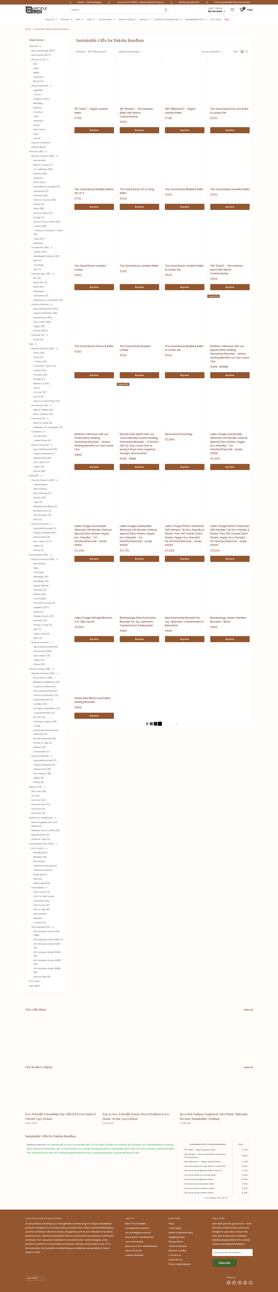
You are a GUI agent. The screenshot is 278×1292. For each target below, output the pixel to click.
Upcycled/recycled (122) (45, 308)
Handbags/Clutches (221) (46, 256)
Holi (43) (37, 878)
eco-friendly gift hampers (127, 1144)
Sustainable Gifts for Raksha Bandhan (51, 29)
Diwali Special (40, 874)
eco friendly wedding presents (94, 1148)
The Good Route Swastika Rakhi (229, 189)
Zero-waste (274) (42, 541)
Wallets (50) (39, 594)
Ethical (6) (38, 782)
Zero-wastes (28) (42, 773)
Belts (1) (37, 260)
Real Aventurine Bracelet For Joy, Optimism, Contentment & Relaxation (184, 621)
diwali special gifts (103, 1152)
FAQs (171, 1223)
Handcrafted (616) (42, 317)
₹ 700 (245, 1170)
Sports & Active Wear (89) (46, 221)
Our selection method (137, 1228)
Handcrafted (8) (41, 537)
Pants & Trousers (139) (44, 199)
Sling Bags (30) (41, 576)
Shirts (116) (38, 208)
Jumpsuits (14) (41, 191)
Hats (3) (37, 519)
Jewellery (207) (41, 607)
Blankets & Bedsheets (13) (46, 682)
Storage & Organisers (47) (46, 708)
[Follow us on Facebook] (229, 1283)
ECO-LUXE (216, 19)
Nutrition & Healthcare (166, 19)
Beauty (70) (36, 786)
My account (215, 11)
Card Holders (39, 598)
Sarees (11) (38, 204)
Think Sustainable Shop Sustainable (166, 2)
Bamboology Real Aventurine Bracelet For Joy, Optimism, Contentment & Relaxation (138, 621)
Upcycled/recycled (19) (45, 449)
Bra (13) (37, 278)
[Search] (166, 10)
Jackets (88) (39, 226)
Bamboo (37, 107)
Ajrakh (36, 72)
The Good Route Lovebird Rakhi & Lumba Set (184, 267)
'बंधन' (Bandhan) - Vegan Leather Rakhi (180, 110)
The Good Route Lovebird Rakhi (139, 266)
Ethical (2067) (40, 330)
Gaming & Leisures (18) (45, 721)
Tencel (36, 138)
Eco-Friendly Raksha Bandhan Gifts (73, 1152)
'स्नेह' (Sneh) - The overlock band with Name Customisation (226, 269)
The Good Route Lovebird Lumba (90, 267)
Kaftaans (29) (40, 195)
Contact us (175, 1255)
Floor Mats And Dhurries (45, 690)
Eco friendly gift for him (59, 1144)
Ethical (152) (39, 471)
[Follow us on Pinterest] (245, 1283)
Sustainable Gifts (194, 19)
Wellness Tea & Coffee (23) (45, 830)
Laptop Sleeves (41, 585)
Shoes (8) (38, 339)
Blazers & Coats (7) (43, 164)
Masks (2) (38, 611)
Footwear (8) (38, 335)
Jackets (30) (39, 370)
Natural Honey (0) (40, 834)
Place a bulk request (180, 1264)
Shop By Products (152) (43, 348)
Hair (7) (37, 269)
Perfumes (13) (38, 813)
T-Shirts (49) (40, 361)
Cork (35, 116)
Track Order (175, 1228)
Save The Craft (133, 1250)
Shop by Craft (38, 59)
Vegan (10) (38, 466)
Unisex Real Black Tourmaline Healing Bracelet (92, 700)
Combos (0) (39, 922)
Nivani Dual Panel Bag (178, 434)
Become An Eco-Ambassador (141, 1246)
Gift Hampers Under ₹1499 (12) (46, 945)
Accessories (104, 19)
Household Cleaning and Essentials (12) (45, 732)
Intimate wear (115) (41, 273)
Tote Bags (38, 265)
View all (248, 1009)
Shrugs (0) (38, 217)
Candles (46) (40, 704)
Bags (35, 568)
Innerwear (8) (38, 418)
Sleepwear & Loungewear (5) (48, 427)
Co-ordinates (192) (43, 169)
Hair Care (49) (38, 800)
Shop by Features (40, 304)
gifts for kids (106, 1144)
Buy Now (94, 130)
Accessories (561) (39, 554)
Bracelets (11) (40, 620)
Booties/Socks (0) (42, 510)
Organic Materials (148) (45, 313)
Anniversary (39, 861)
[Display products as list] (247, 51)
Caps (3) (37, 502)
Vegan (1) (38, 545)
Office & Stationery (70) (45, 695)
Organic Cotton (41, 98)
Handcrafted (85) (42, 458)
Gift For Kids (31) (41, 909)
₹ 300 (245, 1188)
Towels (36, 725)
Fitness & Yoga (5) (42, 624)
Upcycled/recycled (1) (44, 528)
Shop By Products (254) (43, 673)
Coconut (37, 112)
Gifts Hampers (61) (41, 927)
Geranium (38, 120)
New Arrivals (39, 160)
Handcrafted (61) (42, 769)
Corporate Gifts (41, 900)
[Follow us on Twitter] (234, 1283)
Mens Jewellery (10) (43, 414)
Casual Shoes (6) (42, 440)
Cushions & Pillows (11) (44, 686)
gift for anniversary (66, 1148)
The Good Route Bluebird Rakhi (184, 189)
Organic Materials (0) (44, 764)
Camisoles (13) (40, 295)
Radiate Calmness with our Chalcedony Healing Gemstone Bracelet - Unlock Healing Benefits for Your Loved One (93, 441)
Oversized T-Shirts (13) (44, 365)
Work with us (175, 1259)
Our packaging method (137, 1232)
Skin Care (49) (38, 791)
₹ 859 (245, 1156)
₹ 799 (245, 1150)
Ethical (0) (38, 550)
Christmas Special (42, 870)
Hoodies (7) (39, 379)
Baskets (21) (39, 747)
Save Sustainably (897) (43, 50)
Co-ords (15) (39, 392)
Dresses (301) (40, 173)
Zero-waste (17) (41, 462)
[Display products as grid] (242, 51)
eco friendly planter (152, 1144)
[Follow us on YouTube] (251, 1283)
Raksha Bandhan (41, 883)
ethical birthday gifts (44, 1148)
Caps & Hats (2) (41, 633)
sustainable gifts (120, 1148)
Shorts (36, 387)
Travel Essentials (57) (44, 712)
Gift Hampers (40, 913)
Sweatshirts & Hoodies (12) (46, 186)
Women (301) (36, 151)
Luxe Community (134, 1241)
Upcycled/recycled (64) (45, 646)
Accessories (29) (40, 405)
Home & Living (125, 19)
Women (65, 19)
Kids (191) (34, 475)
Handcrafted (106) (42, 651)
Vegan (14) (39, 660)
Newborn (37, 918)
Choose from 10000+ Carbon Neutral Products (74, 2)
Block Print (38, 81)
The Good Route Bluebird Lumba (135, 348)
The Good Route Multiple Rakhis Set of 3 (94, 191)
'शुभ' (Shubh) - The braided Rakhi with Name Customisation (136, 112)
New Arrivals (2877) (41, 55)
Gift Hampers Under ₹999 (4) (48, 939)
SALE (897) (34, 985)
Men (78, 19)
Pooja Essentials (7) (43, 699)
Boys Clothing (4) (42, 493)
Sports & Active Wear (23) (46, 401)
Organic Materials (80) (44, 532)
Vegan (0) (38, 777)
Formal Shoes (40, 436)
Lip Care (35, 795)
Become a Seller (177, 1250)
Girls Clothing (40, 488)
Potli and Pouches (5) (44, 603)
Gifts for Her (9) (41, 905)
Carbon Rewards (134, 1255)
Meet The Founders (135, 1223)
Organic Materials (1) (43, 453)
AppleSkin (38, 90)
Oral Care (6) (38, 808)
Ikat (35, 63)
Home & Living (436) (40, 668)
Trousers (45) (40, 374)
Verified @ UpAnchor (123, 2)
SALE (226, 19)
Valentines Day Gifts (43, 1152)
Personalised (37, 887)
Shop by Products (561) (43, 559)
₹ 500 (245, 1166)
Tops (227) (39, 238)
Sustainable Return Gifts (127, 1152)
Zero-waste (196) (42, 321)
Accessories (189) (40, 247)
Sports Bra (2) (40, 282)
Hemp (36, 125)
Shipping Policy (176, 1237)
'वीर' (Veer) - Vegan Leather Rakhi (91, 110)
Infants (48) (39, 497)
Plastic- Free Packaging (24, 2)
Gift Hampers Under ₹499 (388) (46, 933)
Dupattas (38, 178)
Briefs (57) (38, 286)
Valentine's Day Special (45, 865)
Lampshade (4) (41, 751)
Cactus (37, 94)
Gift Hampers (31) (42, 515)
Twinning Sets (40, 484)
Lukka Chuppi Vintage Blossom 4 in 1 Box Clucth (93, 619)
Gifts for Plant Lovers (43, 896)
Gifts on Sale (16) (42, 976)
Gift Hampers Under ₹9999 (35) (47, 970)
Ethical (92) (39, 664)
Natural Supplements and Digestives (44, 824)
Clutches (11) (39, 589)
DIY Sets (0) (39, 717)
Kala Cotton (39, 129)
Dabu (36, 68)
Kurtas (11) (38, 396)
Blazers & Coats (41, 383)
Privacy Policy (176, 1241)
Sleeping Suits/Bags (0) (45, 506)
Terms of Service (178, 1246)
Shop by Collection (40, 142)
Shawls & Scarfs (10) (43, 616)
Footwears (36, 431)
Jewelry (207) (40, 251)
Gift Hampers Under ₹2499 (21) (47, 954)
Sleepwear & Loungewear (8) (48, 300)
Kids (89, 19)
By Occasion (37, 848)
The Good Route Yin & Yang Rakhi (137, 191)
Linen (36, 134)
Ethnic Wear (39, 182)
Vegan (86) (39, 326)
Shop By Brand (38, 147)
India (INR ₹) (32, 1278)
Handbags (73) (41, 581)
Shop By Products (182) (43, 480)
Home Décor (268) (43, 677)
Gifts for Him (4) (41, 892)
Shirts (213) (38, 352)
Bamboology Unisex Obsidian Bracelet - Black (228, 619)
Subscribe (224, 1262)
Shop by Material (40, 85)
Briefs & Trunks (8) (42, 423)
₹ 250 (245, 1175)
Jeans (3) (38, 357)
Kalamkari (38, 76)
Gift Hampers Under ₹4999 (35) (47, 962)
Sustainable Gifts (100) (41, 843)
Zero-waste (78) (41, 655)
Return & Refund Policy (181, 1232)
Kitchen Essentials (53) (44, 738)
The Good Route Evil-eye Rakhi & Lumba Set (229, 110)
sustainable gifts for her (85, 1144)
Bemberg (38, 103)
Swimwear (38, 243)
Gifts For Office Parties (142, 1148)
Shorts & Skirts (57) (43, 213)
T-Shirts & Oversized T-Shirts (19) (48, 232)
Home (28, 29)
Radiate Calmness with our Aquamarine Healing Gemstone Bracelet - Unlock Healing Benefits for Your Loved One (229, 353)
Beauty (144, 19)
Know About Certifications (139, 1237)
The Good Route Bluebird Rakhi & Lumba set (184, 348)
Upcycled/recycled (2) (44, 760)
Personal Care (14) (40, 804)
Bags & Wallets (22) (43, 409)
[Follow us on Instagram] (240, 1283)
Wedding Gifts (40, 852)
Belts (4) (37, 638)
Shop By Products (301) (43, 156)
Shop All (49, 19)
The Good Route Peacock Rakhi (93, 346)
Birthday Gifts (40, 857)
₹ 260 (245, 1179)
